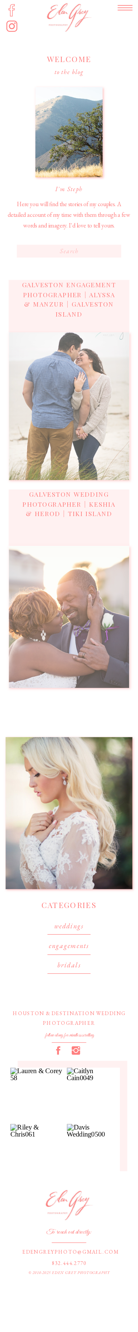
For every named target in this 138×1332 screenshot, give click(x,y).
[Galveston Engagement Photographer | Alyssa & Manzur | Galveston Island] (69, 406)
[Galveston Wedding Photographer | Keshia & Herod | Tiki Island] (69, 617)
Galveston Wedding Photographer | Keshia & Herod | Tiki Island (68, 504)
